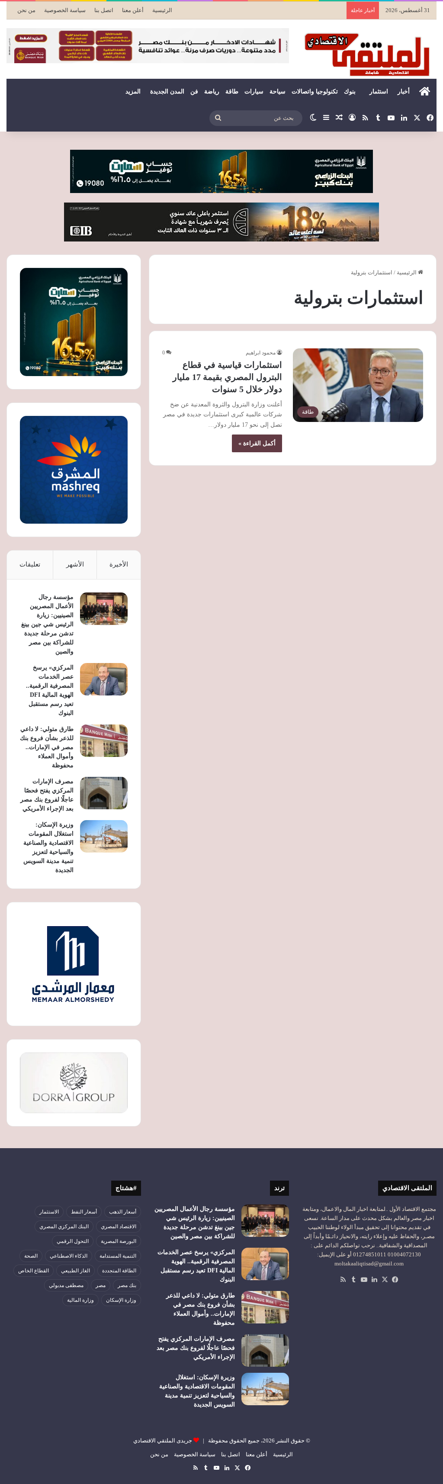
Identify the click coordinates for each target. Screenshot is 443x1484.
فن (194, 91)
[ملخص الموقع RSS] (343, 1280)
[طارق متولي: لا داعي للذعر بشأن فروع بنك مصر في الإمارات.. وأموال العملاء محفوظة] (104, 740)
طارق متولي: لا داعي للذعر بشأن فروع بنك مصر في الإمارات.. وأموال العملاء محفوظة (47, 747)
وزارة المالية (80, 1300)
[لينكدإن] (374, 1280)
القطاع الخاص (33, 1271)
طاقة (231, 91)
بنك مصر (127, 1285)
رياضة (211, 91)
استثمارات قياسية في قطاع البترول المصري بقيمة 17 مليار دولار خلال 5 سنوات (227, 377)
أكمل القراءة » (257, 443)
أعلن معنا (133, 10)
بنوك (350, 91)
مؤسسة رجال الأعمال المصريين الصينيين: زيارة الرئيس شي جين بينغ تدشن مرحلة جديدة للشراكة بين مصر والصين (47, 624)
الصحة (31, 1256)
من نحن (26, 10)
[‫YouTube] (364, 1280)
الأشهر (75, 564)
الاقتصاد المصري (118, 1226)
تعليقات (29, 564)
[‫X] (384, 1280)
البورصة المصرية (118, 1241)
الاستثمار (49, 1212)
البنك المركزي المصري (64, 1226)
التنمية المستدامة (118, 1256)
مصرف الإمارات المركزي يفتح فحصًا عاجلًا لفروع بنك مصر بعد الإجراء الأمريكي (196, 1348)
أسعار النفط (84, 1212)
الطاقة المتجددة (119, 1271)
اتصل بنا (103, 10)
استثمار (378, 91)
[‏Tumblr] (353, 1280)
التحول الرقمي (73, 1241)
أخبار (404, 91)
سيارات (253, 91)
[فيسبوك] (395, 1280)
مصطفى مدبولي (66, 1285)
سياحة (278, 91)
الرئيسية (162, 10)
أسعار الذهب (122, 1212)
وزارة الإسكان (121, 1300)
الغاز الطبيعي (75, 1271)
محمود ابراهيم (261, 353)
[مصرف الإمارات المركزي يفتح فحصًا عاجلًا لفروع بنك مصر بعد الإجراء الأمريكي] (104, 793)
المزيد (133, 91)
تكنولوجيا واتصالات (315, 91)
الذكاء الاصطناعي (68, 1256)
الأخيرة (118, 564)
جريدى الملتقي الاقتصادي (162, 1440)
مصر (101, 1285)
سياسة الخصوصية (65, 10)
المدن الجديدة (167, 91)
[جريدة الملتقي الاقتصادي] (369, 54)
